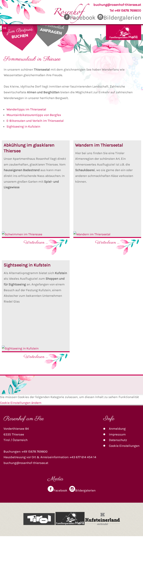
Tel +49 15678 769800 (125, 10)
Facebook (83, 17)
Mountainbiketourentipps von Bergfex (34, 115)
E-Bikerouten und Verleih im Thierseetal (35, 120)
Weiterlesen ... (36, 242)
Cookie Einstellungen (124, 446)
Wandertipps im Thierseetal (26, 109)
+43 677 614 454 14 (83, 457)
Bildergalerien (122, 17)
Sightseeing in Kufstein (23, 126)
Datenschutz (118, 440)
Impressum (117, 434)
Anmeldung (117, 428)
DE (5, 28)
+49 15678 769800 (34, 451)
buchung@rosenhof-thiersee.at (117, 5)
